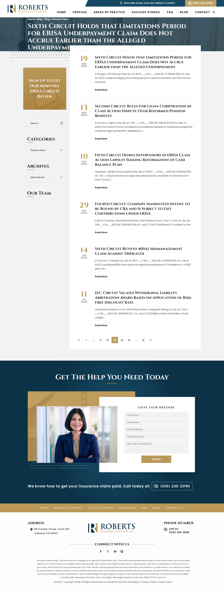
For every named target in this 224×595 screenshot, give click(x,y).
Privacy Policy (148, 581)
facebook (101, 551)
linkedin (115, 551)
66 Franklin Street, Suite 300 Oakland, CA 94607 (149, 3)
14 (122, 340)
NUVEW (58, 581)
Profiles (80, 12)
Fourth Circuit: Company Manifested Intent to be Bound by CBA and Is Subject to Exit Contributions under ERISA (142, 209)
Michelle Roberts (68, 507)
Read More (101, 89)
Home (61, 12)
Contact (202, 12)
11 (101, 340)
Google (122, 551)
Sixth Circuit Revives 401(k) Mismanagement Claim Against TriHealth (138, 251)
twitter (108, 551)
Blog (184, 12)
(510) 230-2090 (202, 3)
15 (129, 340)
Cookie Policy (165, 581)
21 (143, 340)
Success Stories (146, 12)
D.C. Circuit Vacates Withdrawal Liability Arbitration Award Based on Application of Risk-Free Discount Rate (143, 297)
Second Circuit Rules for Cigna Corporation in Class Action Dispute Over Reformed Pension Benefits (143, 111)
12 (108, 340)
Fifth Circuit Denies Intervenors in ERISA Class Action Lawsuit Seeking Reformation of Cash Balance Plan (142, 160)
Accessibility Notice (115, 581)
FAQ (170, 12)
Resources (127, 507)
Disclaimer (133, 581)
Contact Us (175, 507)
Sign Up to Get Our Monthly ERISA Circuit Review (45, 88)
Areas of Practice (109, 12)
